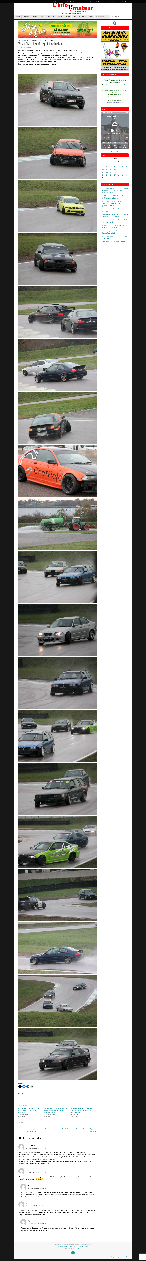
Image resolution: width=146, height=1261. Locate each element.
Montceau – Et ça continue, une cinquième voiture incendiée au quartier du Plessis (112, 203)
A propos (80, 1246)
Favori (22, 1122)
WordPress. (126, 1257)
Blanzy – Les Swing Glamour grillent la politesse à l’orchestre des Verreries (36, 1130)
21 (118, 172)
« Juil (102, 180)
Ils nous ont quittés (121, 2)
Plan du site (72, 1246)
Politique (62, 2)
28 (118, 175)
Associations (105, 2)
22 (122, 172)
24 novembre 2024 (26, 47)
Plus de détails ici (114, 151)
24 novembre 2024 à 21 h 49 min (36, 1206)
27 (115, 175)
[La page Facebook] (114, 23)
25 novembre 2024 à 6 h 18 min (37, 1223)
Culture (92, 2)
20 (115, 172)
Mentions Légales (63, 1246)
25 (107, 175)
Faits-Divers (55, 2)
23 (126, 172)
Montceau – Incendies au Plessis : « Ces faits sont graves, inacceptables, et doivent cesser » (115, 190)
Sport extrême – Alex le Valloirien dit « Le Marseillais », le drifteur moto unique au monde (55, 1111)
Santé (98, 2)
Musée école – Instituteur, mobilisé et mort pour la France (79, 1130)
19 (111, 172)
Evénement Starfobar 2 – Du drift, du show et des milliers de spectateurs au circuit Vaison (81, 1111)
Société (69, 2)
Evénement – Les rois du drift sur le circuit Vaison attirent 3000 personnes (29, 1111)
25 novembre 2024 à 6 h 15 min (37, 1188)
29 (122, 175)
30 (126, 175)
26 (111, 175)
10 (103, 169)
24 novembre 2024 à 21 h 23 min (36, 1172)
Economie (85, 2)
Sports (112, 2)
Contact (86, 1246)
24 (103, 175)
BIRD (79, 1248)
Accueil (48, 2)
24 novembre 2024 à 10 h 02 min (36, 1148)
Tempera (118, 1257)
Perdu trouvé (77, 2)
